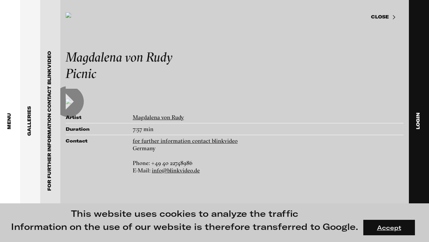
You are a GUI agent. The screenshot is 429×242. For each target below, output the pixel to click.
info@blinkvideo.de (176, 170)
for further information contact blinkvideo (185, 140)
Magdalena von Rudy (158, 117)
